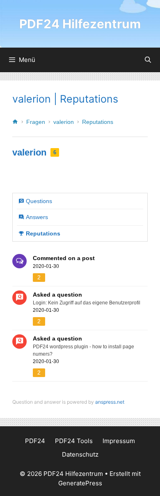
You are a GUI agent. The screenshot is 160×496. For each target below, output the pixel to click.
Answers (37, 217)
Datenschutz (80, 454)
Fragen (35, 122)
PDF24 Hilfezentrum (80, 23)
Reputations (97, 122)
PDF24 (35, 441)
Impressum (119, 441)
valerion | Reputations (65, 99)
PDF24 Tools (74, 441)
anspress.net (109, 402)
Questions (39, 201)
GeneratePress (80, 483)
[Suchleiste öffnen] (148, 60)
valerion (63, 122)
